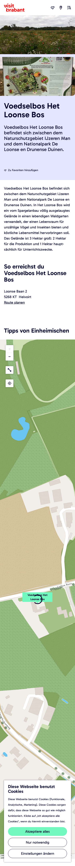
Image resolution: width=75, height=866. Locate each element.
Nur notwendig (37, 842)
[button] (9, 349)
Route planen (14, 302)
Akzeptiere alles (37, 831)
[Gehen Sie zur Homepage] (16, 8)
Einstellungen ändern (37, 853)
